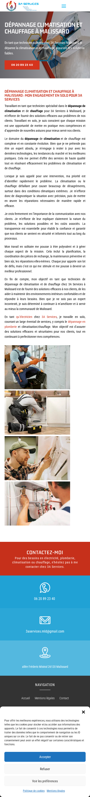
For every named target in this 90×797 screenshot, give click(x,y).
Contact (64, 698)
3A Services (49, 317)
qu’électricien (24, 317)
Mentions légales (56, 790)
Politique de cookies (34, 790)
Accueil (25, 698)
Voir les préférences (45, 781)
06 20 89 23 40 (22, 65)
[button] (83, 712)
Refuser (45, 769)
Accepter (45, 757)
